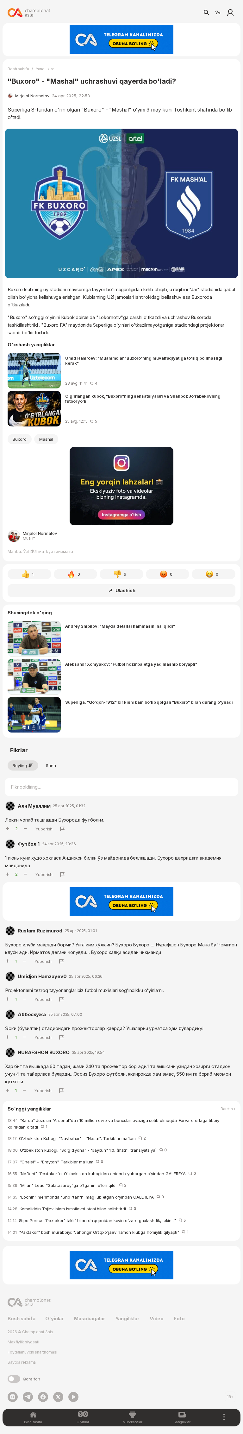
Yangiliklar (45, 69)
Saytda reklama (22, 1362)
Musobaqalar (89, 1319)
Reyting (20, 765)
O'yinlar (54, 1319)
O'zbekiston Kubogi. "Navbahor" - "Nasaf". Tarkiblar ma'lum (77, 1138)
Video (157, 1319)
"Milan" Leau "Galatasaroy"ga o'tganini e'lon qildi (67, 1185)
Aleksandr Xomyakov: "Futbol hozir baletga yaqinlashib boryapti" (131, 664)
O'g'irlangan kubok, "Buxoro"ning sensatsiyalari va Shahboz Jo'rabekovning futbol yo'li (143, 399)
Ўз (217, 12)
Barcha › (228, 1109)
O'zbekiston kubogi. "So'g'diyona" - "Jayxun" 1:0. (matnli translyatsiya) (87, 1150)
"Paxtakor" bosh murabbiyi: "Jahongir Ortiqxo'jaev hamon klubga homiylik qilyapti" (98, 1232)
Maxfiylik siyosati (23, 1342)
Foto (179, 1319)
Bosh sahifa (18, 69)
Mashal (46, 439)
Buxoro (20, 439)
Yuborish (44, 828)
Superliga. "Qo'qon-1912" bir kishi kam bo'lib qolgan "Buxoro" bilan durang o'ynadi (149, 702)
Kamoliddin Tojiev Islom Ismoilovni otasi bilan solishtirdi (72, 1208)
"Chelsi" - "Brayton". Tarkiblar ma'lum (55, 1161)
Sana (51, 765)
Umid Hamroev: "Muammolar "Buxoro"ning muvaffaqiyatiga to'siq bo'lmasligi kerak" (143, 360)
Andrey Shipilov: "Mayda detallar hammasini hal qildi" (120, 626)
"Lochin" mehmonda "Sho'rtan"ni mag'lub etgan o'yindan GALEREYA (86, 1197)
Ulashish (125, 590)
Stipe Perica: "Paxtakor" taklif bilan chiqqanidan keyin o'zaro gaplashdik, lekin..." (97, 1220)
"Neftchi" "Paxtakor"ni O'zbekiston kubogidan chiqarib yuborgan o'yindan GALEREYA (102, 1173)
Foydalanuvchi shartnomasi (32, 1352)
